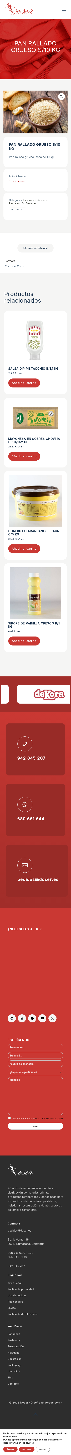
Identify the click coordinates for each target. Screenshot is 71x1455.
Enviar (35, 1126)
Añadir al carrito (24, 383)
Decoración (15, 1358)
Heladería (13, 1352)
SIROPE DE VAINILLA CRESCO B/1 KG (34, 625)
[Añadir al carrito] (59, 318)
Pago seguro (15, 1301)
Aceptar (10, 1449)
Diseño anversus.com (45, 1402)
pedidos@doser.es (19, 1230)
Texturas (31, 203)
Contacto (13, 1383)
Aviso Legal (15, 1282)
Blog (10, 1377)
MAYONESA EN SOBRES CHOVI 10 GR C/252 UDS (34, 440)
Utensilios (14, 1371)
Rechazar (26, 1449)
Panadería (14, 1333)
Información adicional (35, 248)
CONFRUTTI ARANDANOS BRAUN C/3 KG (33, 532)
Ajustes (42, 1449)
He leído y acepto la (38, 1118)
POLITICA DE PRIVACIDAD (49, 1118)
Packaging (14, 1365)
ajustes (30, 1442)
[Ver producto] (59, 323)
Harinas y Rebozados (35, 200)
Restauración (16, 203)
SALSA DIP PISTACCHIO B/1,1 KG (33, 368)
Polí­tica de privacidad (21, 1289)
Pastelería (14, 1340)
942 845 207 (16, 1266)
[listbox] (35, 1072)
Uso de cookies (17, 1295)
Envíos (12, 1307)
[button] (61, 96)
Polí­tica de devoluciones (23, 1314)
